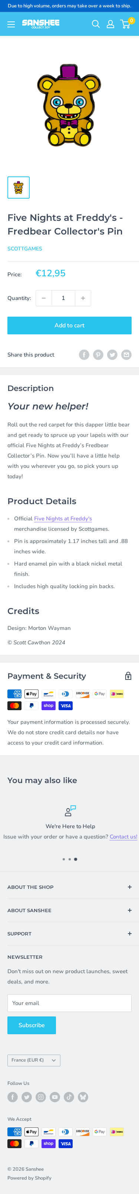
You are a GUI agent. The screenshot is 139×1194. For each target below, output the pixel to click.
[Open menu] (11, 24)
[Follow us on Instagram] (41, 1097)
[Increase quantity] (83, 298)
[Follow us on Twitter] (26, 1097)
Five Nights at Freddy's (63, 518)
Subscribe (32, 1025)
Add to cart (69, 325)
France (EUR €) (27, 1060)
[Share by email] (126, 354)
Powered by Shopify (29, 1178)
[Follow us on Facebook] (12, 1097)
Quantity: (19, 298)
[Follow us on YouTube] (55, 1097)
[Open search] (96, 24)
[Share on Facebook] (84, 354)
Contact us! (123, 836)
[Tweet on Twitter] (112, 354)
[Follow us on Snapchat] (83, 1097)
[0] (125, 24)
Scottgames (24, 248)
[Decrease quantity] (44, 298)
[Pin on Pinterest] (98, 354)
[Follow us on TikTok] (69, 1097)
